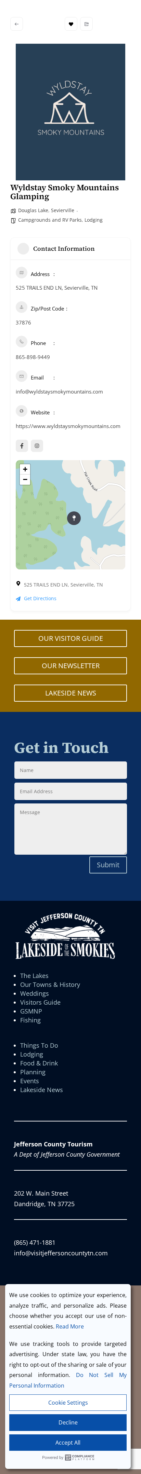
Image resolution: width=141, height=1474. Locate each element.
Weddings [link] (34, 993)
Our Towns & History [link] (50, 984)
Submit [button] (108, 864)
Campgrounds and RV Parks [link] (50, 220)
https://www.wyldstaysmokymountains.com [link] (68, 426)
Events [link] (29, 1081)
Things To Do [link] (39, 1045)
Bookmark (71, 24)
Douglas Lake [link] (33, 210)
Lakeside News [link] (41, 1090)
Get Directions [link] (40, 598)
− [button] (25, 479)
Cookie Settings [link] (68, 1402)
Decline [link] (68, 1422)
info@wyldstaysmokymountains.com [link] (59, 391)
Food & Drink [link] (39, 1063)
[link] (16, 24)
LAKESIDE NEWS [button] (70, 693)
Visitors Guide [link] (40, 1002)
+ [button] (25, 469)
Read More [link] (70, 1326)
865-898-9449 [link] (33, 357)
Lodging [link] (94, 220)
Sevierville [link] (62, 210)
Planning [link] (33, 1072)
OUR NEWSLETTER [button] (71, 665)
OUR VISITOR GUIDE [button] (70, 638)
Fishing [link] (30, 1020)
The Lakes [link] (34, 976)
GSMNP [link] (31, 1011)
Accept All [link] (67, 1442)
